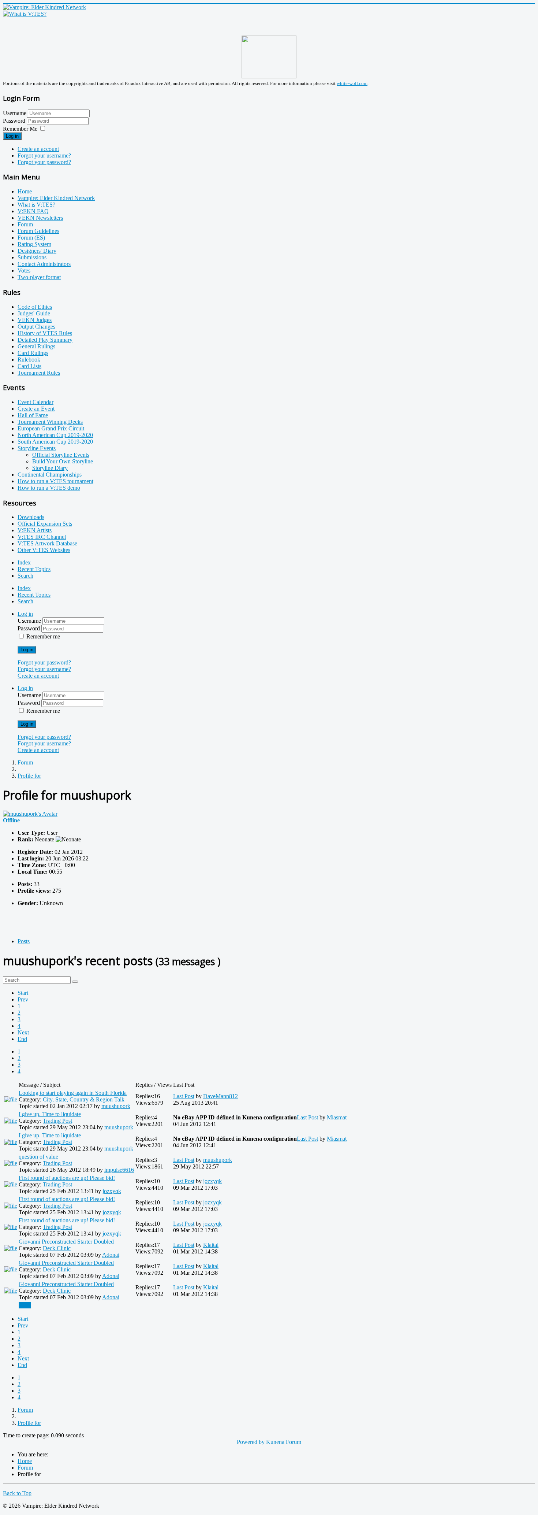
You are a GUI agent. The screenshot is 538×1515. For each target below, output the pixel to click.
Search (25, 576)
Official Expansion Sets (45, 524)
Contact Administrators (44, 264)
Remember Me (20, 129)
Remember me (43, 636)
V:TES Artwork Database (47, 543)
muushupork (115, 1106)
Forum (25, 224)
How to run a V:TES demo (49, 488)
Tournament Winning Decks (50, 422)
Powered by (251, 1442)
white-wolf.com (352, 83)
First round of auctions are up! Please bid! (67, 1178)
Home (25, 191)
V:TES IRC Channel (42, 537)
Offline (11, 820)
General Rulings (36, 346)
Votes (24, 270)
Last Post (183, 1096)
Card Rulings (33, 353)
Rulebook (29, 359)
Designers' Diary (37, 251)
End (22, 1039)
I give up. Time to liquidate (50, 1114)
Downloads (31, 517)
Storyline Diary (50, 468)
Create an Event (36, 408)
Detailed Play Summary (45, 340)
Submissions (32, 257)
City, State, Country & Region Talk (83, 1099)
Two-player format (39, 277)
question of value (38, 1156)
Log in (12, 136)
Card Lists (29, 366)
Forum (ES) (31, 237)
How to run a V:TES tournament (55, 481)
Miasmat (337, 1117)
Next (23, 1032)
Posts (24, 941)
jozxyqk (111, 1191)
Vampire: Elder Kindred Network (56, 198)
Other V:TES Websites (44, 550)
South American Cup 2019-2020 (55, 441)
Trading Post (57, 1121)
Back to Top (17, 1493)
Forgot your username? (44, 155)
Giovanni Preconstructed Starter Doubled (66, 1241)
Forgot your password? (44, 162)
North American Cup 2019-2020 (55, 435)
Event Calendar (35, 402)
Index (24, 562)
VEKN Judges (35, 320)
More (25, 1305)
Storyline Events (37, 448)
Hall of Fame (33, 415)
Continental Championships (50, 474)
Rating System (34, 244)
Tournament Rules (39, 373)
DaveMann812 (220, 1096)
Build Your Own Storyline (62, 461)
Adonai (110, 1255)
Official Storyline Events (60, 455)
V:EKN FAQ (33, 211)
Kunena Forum (283, 1442)
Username (14, 113)
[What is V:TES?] (24, 14)
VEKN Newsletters (40, 218)
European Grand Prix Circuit (51, 428)
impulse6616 (119, 1170)
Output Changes (36, 326)
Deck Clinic (57, 1248)
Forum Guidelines (38, 231)
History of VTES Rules (45, 333)
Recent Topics (34, 569)
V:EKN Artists (35, 530)
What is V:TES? (36, 204)
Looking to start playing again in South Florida (73, 1093)
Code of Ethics (35, 307)
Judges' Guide (34, 313)
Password (15, 121)
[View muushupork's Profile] (30, 814)
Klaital (210, 1245)
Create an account (38, 149)
